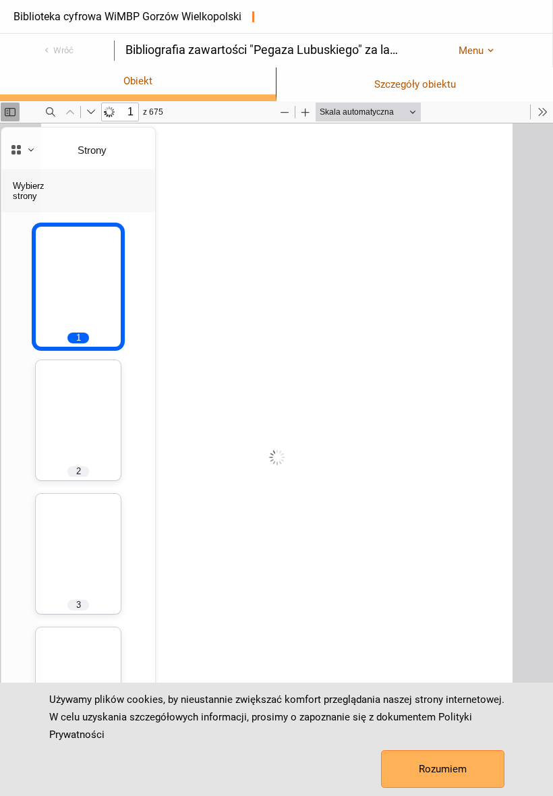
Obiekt (137, 81)
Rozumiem (443, 769)
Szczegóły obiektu (415, 84)
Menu (471, 51)
